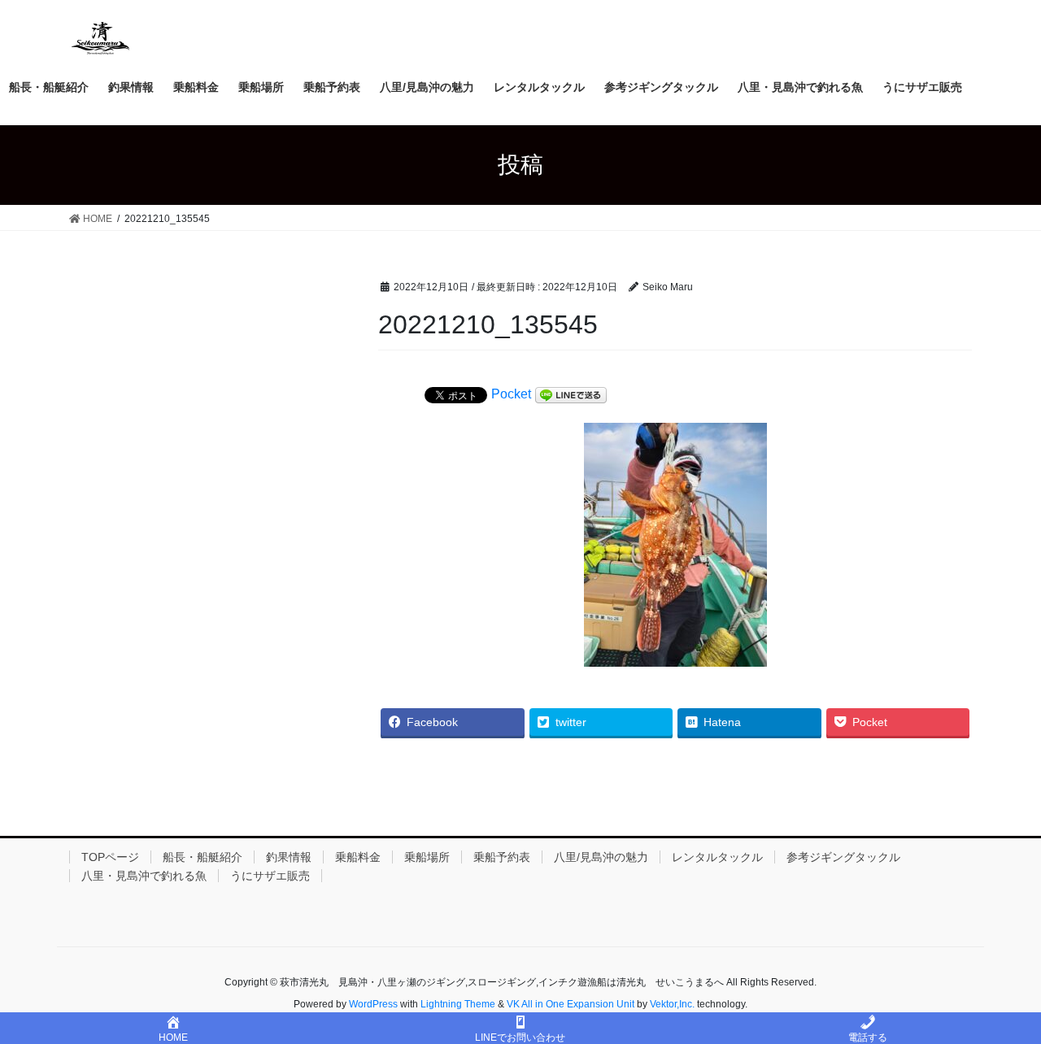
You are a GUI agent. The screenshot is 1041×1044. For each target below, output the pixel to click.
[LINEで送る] (571, 395)
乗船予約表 (501, 856)
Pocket (511, 394)
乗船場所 (427, 856)
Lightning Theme (457, 1004)
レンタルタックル (717, 856)
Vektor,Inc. (672, 1004)
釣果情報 (288, 856)
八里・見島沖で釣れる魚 (144, 875)
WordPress (373, 1004)
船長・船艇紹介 (202, 856)
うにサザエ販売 (270, 875)
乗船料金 (358, 856)
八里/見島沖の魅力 (601, 856)
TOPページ (110, 856)
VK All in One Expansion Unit (570, 1004)
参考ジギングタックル (843, 856)
